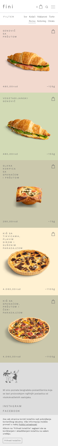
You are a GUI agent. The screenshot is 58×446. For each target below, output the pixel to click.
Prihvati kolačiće (12, 440)
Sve (25, 16)
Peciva (32, 21)
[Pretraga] (46, 7)
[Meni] (53, 7)
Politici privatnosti (28, 424)
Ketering (41, 21)
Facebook (11, 410)
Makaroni (42, 16)
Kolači (32, 16)
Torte (52, 16)
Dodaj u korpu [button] (53, 31)
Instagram (12, 406)
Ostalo (51, 21)
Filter (8, 16)
